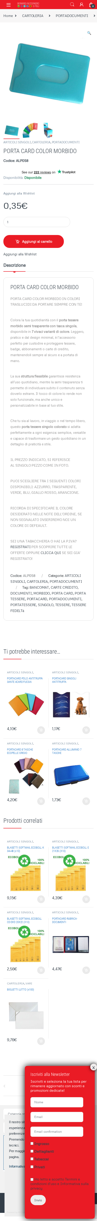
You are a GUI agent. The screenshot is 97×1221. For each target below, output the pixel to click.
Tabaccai (41, 1159)
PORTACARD (37, 599)
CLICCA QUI (51, 553)
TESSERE (62, 605)
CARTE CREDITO (64, 587)
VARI (28, 983)
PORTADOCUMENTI (72, 16)
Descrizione (14, 265)
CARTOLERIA (32, 16)
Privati (39, 1167)
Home (8, 16)
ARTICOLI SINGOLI (17, 142)
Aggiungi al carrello (37, 241)
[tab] (14, 267)
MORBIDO (41, 593)
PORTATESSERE (23, 605)
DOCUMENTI (21, 593)
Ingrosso (41, 1143)
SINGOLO (45, 605)
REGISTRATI (20, 547)
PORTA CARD (62, 593)
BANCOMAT (39, 587)
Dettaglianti (44, 1151)
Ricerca (72, 4)
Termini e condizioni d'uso (55, 1181)
